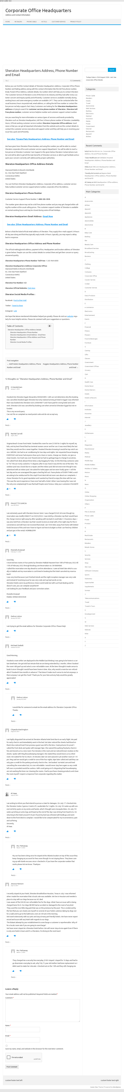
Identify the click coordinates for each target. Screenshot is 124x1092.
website (70, 316)
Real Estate (89, 535)
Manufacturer (89, 449)
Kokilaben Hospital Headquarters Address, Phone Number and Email (100, 160)
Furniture (88, 343)
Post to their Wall (20, 300)
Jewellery (88, 425)
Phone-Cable (90, 95)
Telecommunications (92, 598)
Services (87, 559)
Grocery (87, 370)
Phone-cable (32, 21)
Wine (86, 633)
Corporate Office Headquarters (38, 10)
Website (88, 630)
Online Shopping (90, 496)
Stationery (88, 578)
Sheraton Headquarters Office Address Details (24, 330)
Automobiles (89, 221)
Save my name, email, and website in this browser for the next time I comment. (34, 1049)
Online (87, 492)
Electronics (90, 113)
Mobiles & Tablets (91, 468)
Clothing (88, 264)
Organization (89, 500)
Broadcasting (89, 252)
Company (88, 272)
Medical (88, 116)
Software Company (91, 571)
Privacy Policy (75, 21)
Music (87, 476)
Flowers (87, 335)
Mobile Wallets (90, 464)
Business (88, 256)
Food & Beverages (91, 339)
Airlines (88, 136)
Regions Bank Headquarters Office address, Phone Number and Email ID (101, 175)
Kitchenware (89, 433)
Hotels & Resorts (91, 398)
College (87, 268)
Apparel (89, 134)
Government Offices (92, 366)
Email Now (48, 216)
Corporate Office (91, 276)
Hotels (44, 21)
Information (89, 405)
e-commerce (89, 307)
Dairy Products (90, 295)
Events (87, 319)
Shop (86, 563)
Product (87, 523)
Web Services (90, 108)
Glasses (87, 358)
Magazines (88, 445)
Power (88, 124)
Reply (7, 425)
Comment (9, 998)
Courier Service (90, 280)
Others (87, 504)
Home (7, 21)
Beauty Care (89, 244)
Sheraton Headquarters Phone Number (24, 332)
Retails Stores (89, 547)
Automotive (90, 106)
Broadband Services (92, 248)
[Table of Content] (49, 326)
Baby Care (88, 233)
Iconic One (94, 1087)
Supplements (89, 586)
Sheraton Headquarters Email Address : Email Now (28, 335)
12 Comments (75, 81)
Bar (86, 240)
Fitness (87, 331)
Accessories (89, 201)
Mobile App (89, 460)
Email (8, 1036)
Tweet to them (17, 306)
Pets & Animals (90, 512)
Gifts (86, 354)
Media (88, 121)
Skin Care (88, 567)
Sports (87, 575)
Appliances (88, 217)
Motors (87, 472)
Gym (86, 374)
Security (87, 555)
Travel (88, 103)
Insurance (89, 118)
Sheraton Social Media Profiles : (21, 342)
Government (90, 126)
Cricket (87, 284)
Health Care (89, 382)
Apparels (88, 213)
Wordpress (117, 1087)
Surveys (87, 590)
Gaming (87, 350)
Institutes (88, 409)
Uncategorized (90, 614)
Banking (88, 111)
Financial (88, 327)
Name (8, 1025)
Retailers (18, 21)
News (87, 484)
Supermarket (89, 582)
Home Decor (89, 386)
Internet (89, 129)
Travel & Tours (90, 606)
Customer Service (59, 21)
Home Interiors (90, 390)
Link (15, 311)
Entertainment (90, 315)
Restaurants (90, 131)
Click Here (31, 288)
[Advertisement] (62, 45)
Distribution (89, 299)
